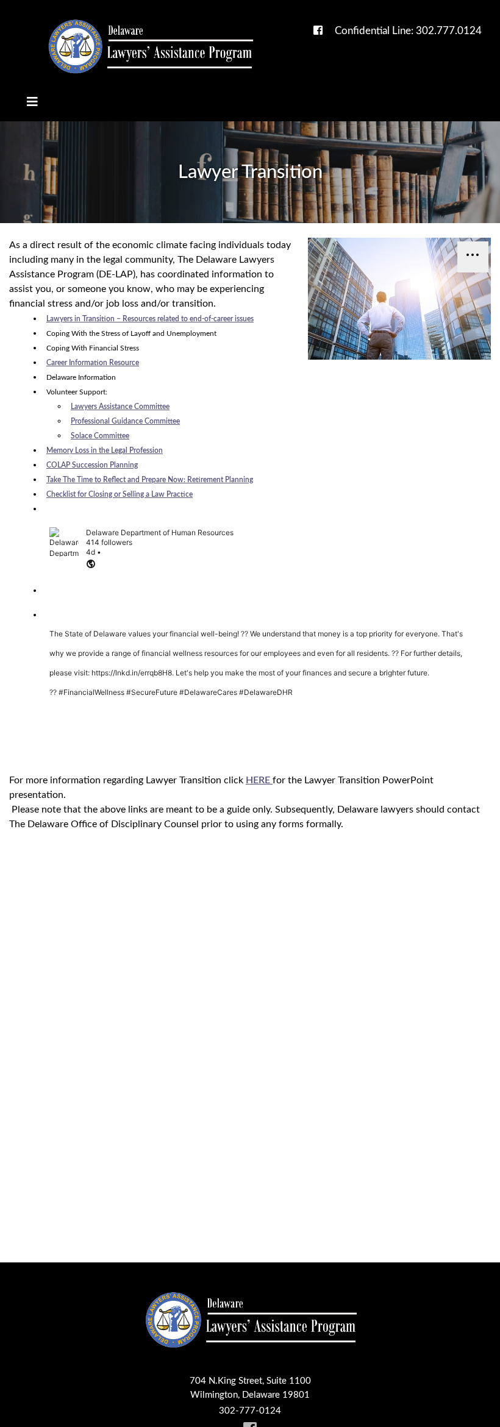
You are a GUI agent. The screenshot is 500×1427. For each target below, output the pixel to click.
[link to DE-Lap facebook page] (318, 31)
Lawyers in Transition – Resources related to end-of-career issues (150, 318)
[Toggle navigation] (32, 102)
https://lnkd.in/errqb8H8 (131, 672)
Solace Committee (100, 435)
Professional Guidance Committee (125, 421)
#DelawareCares (208, 692)
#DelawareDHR (266, 692)
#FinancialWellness (91, 692)
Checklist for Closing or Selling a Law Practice (119, 494)
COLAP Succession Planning (92, 465)
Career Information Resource (92, 362)
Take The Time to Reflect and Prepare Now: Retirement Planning (149, 479)
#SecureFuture (151, 692)
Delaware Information (81, 377)
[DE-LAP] (149, 46)
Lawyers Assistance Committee (120, 406)
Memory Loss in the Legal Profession (104, 450)
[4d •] (253, 565)
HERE (259, 780)
